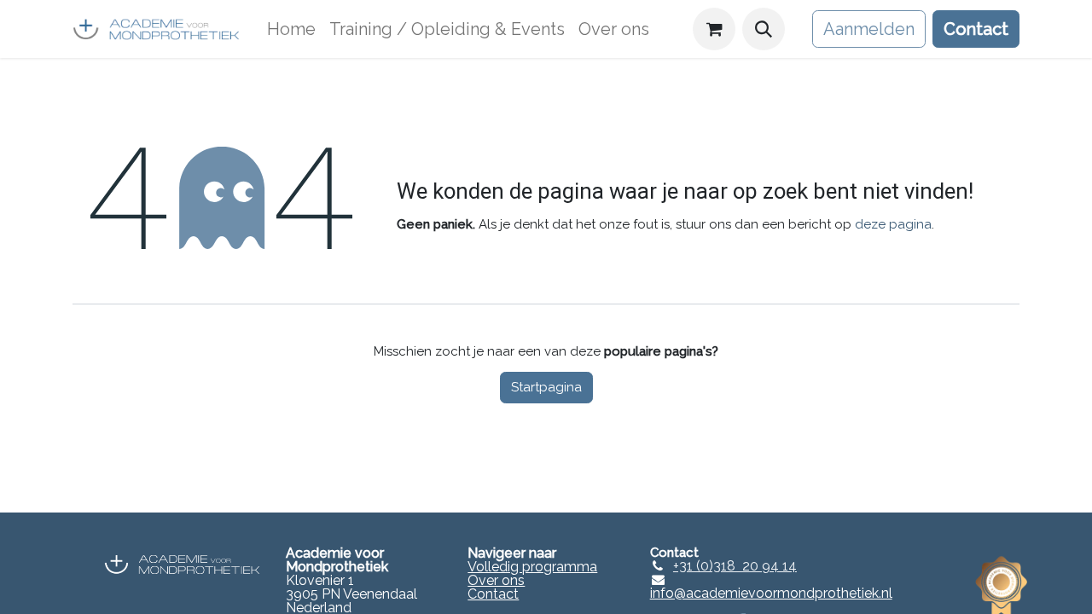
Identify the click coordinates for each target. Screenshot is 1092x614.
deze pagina (893, 224)
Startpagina (546, 387)
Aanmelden (869, 29)
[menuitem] (291, 29)
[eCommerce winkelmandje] (714, 29)
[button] (763, 29)
